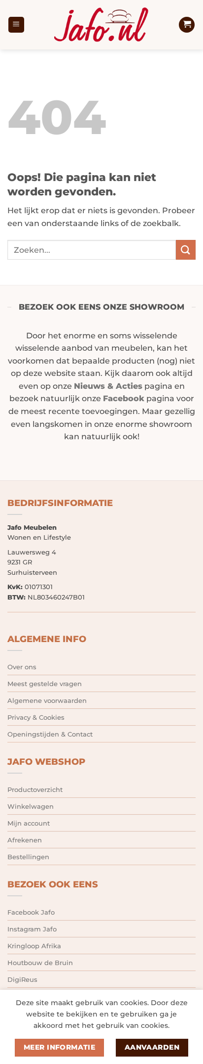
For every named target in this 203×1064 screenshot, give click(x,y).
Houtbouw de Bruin (40, 963)
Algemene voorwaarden (47, 700)
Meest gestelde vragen (44, 684)
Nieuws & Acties (108, 386)
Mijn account (28, 823)
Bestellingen (28, 857)
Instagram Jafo (32, 929)
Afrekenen (24, 840)
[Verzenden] (186, 249)
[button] (16, 25)
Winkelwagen (30, 806)
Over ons (21, 667)
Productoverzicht (35, 789)
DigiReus (22, 979)
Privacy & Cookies (36, 717)
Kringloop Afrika (34, 946)
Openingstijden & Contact (50, 734)
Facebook (123, 398)
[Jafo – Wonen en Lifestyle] (101, 24)
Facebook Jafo (31, 912)
